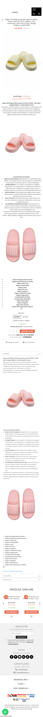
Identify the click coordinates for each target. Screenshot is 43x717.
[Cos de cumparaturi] (39, 14)
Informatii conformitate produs (13, 571)
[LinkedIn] (23, 657)
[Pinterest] (15, 657)
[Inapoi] (1, 19)
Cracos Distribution (6, 716)
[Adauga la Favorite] (11, 616)
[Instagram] (31, 657)
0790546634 (23, 670)
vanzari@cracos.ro (22, 672)
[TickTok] (27, 657)
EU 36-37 (17, 317)
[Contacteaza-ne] (34, 14)
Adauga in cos (27, 331)
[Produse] (34, 10)
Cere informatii (29, 342)
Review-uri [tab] (7, 579)
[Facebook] (11, 657)
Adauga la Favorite (13, 342)
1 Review (26, 28)
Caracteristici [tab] (7, 576)
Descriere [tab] (6, 353)
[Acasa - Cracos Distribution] (14, 11)
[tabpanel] (21, 61)
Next (39, 63)
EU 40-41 (25, 317)
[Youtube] (19, 657)
